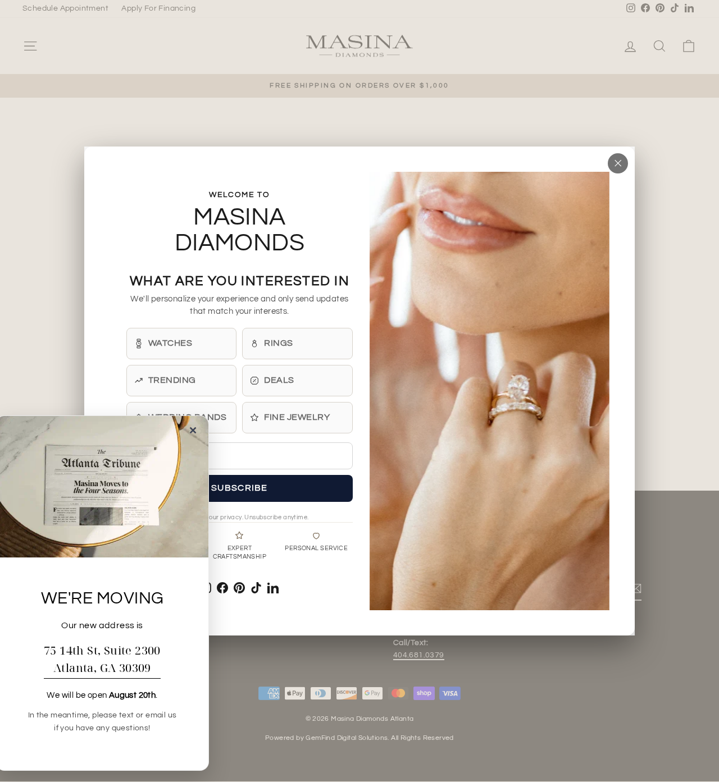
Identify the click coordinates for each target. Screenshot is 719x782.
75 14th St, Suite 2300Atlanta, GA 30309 (102, 659)
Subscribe (239, 487)
